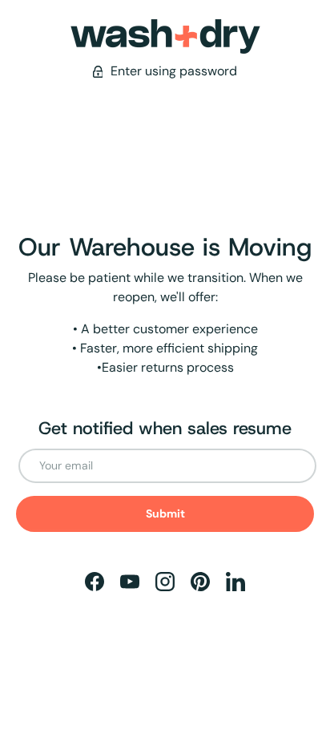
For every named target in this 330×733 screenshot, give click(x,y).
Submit (165, 513)
